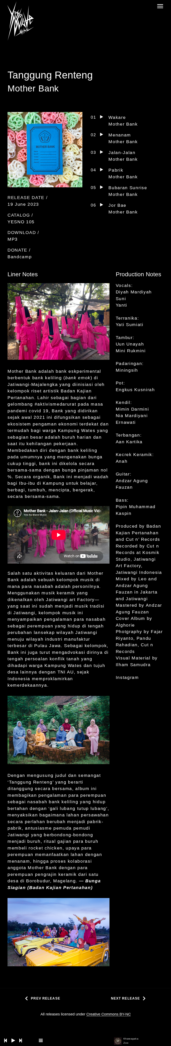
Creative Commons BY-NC (108, 1014)
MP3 (13, 239)
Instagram (127, 677)
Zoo (125, 1043)
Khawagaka (130, 1038)
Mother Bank (33, 88)
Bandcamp (20, 256)
